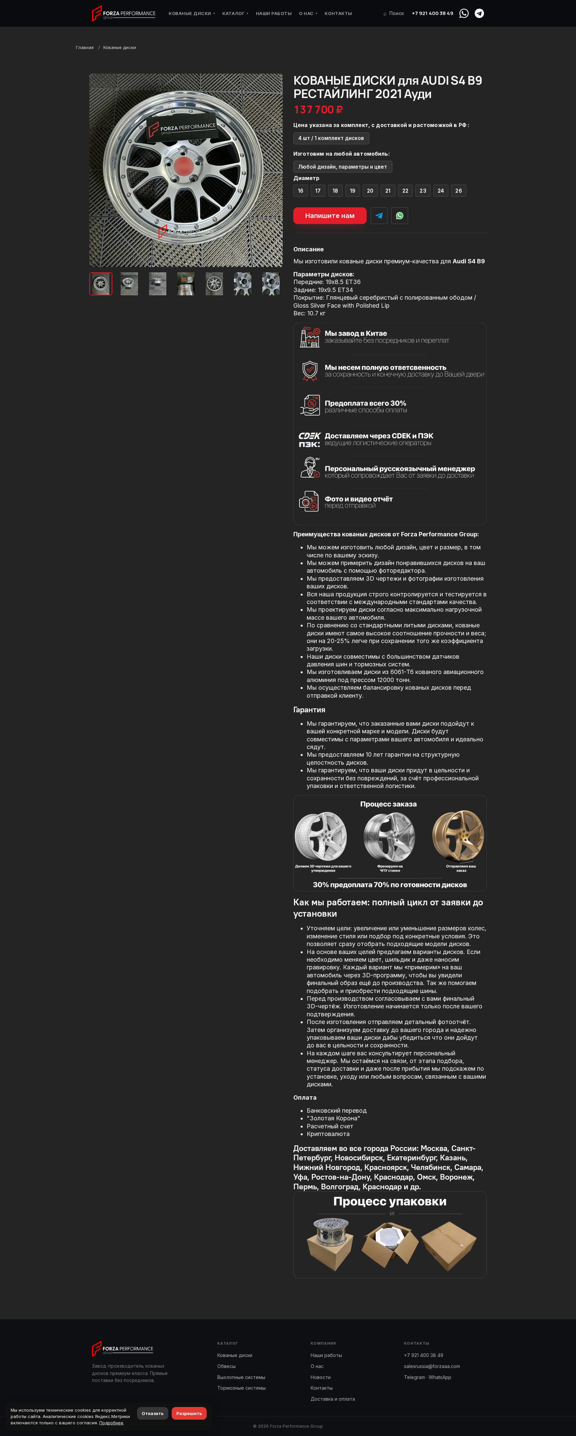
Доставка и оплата (333, 1399)
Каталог (235, 13)
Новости (321, 1377)
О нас (308, 13)
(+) (301, 191)
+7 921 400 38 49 (432, 13)
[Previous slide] (100, 170)
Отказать (153, 1413)
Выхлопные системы (241, 1377)
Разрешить (189, 1413)
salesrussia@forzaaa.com (432, 1366)
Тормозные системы (241, 1388)
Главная (85, 47)
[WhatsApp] (464, 13)
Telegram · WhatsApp (427, 1377)
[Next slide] (272, 170)
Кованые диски (192, 13)
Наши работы (274, 13)
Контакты (338, 13)
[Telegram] (479, 13)
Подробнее (111, 1422)
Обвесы (226, 1366)
